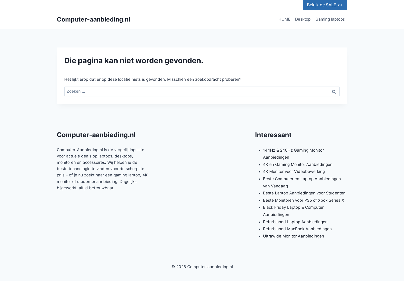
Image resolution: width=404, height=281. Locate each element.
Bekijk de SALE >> (325, 4)
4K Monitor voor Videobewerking (294, 171)
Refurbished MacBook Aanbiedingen (297, 228)
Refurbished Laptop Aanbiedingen (295, 221)
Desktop (302, 19)
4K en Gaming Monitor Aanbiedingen (297, 164)
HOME (284, 19)
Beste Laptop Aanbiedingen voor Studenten (304, 193)
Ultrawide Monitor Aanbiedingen (293, 236)
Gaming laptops (330, 19)
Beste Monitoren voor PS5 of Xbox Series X (303, 200)
